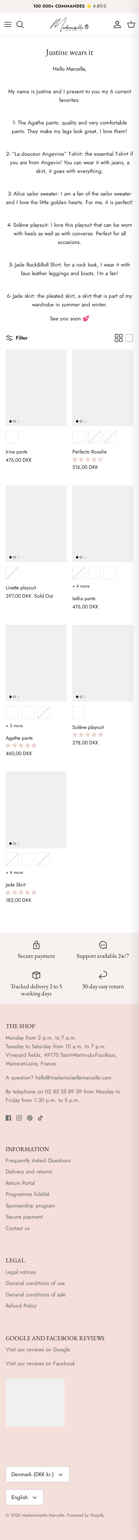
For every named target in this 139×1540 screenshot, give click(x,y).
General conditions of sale (36, 1295)
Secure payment (24, 1217)
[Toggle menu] (8, 24)
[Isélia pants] (102, 524)
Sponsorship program (30, 1206)
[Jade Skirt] (36, 810)
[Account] (115, 24)
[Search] (23, 24)
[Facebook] (8, 1118)
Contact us (18, 1228)
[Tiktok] (40, 1118)
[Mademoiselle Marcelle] (69, 25)
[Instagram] (19, 1118)
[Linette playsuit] (36, 524)
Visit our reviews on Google (38, 1349)
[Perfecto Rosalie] (102, 388)
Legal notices (21, 1272)
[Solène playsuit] (102, 663)
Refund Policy (21, 1306)
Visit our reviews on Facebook (40, 1363)
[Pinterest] (29, 1118)
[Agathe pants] (36, 663)
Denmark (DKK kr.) (32, 1474)
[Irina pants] (36, 388)
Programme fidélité (28, 1194)
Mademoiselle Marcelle (43, 1515)
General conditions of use (35, 1283)
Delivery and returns (29, 1172)
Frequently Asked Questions (38, 1160)
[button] (88, 459)
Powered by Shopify (85, 1515)
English (19, 1497)
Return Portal (20, 1183)
